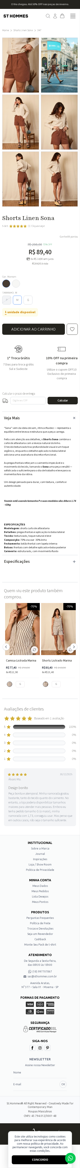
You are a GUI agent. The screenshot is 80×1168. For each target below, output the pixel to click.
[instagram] (40, 1048)
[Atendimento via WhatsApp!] (70, 1158)
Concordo (40, 1160)
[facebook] (32, 1048)
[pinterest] (47, 1048)
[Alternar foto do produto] (34, 649)
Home (5, 30)
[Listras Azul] (45, 684)
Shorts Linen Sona (23, 30)
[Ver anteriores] (7, 646)
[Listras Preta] (9, 684)
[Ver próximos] (73, 646)
